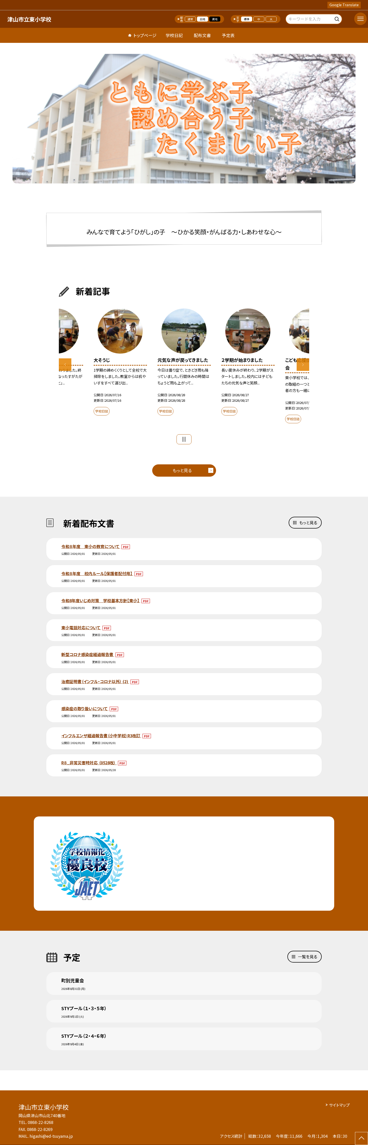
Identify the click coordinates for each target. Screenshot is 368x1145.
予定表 (228, 35)
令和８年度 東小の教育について (90, 546)
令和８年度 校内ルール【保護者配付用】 (97, 573)
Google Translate (344, 4)
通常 (190, 19)
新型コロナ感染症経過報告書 (87, 654)
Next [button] (303, 364)
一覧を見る (307, 957)
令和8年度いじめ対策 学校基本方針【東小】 (100, 600)
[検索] (337, 18)
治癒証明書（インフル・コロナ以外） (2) (95, 681)
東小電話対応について (81, 627)
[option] (184, 118)
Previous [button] (65, 364)
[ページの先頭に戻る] (361, 1138)
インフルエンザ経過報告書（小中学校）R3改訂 (101, 736)
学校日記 (174, 35)
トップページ (144, 35)
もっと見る (182, 470)
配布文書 (202, 35)
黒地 (215, 19)
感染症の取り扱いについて (84, 708)
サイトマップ (339, 1105)
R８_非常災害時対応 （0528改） (89, 763)
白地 (202, 19)
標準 (246, 19)
